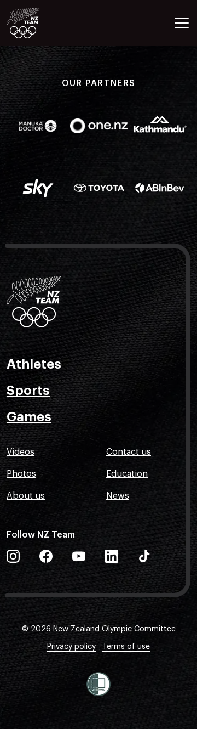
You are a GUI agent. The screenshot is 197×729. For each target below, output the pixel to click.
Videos (20, 452)
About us (26, 495)
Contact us (128, 452)
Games (29, 416)
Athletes (34, 364)
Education (127, 474)
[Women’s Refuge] (98, 684)
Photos (21, 474)
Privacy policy (71, 647)
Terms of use (126, 647)
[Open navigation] (181, 23)
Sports (28, 390)
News (117, 495)
